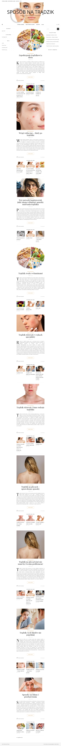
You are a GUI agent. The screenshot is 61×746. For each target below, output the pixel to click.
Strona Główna (5, 1)
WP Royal (8, 744)
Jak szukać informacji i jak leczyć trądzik (20, 170)
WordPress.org (4, 49)
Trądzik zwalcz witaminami (30, 273)
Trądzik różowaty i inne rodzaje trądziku (30, 408)
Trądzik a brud (29, 237)
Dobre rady (38, 308)
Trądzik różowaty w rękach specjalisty (30, 335)
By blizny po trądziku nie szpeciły (38, 94)
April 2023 (3, 30)
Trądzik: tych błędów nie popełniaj (30, 633)
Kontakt (17, 1)
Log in (3, 43)
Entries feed (4, 45)
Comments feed (4, 47)
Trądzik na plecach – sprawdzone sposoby (40, 239)
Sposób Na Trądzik (30, 11)
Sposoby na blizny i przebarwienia (30, 695)
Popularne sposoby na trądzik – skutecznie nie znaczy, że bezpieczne (20, 447)
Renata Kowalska (21, 80)
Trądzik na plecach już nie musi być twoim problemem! (30, 563)
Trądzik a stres (39, 444)
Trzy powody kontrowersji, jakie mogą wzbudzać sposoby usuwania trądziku (30, 202)
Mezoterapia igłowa (11, 1)
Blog (20, 1)
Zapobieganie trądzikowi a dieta (30, 56)
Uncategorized (30, 53)
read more (30, 77)
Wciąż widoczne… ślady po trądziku (30, 134)
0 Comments (42, 80)
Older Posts (20, 737)
